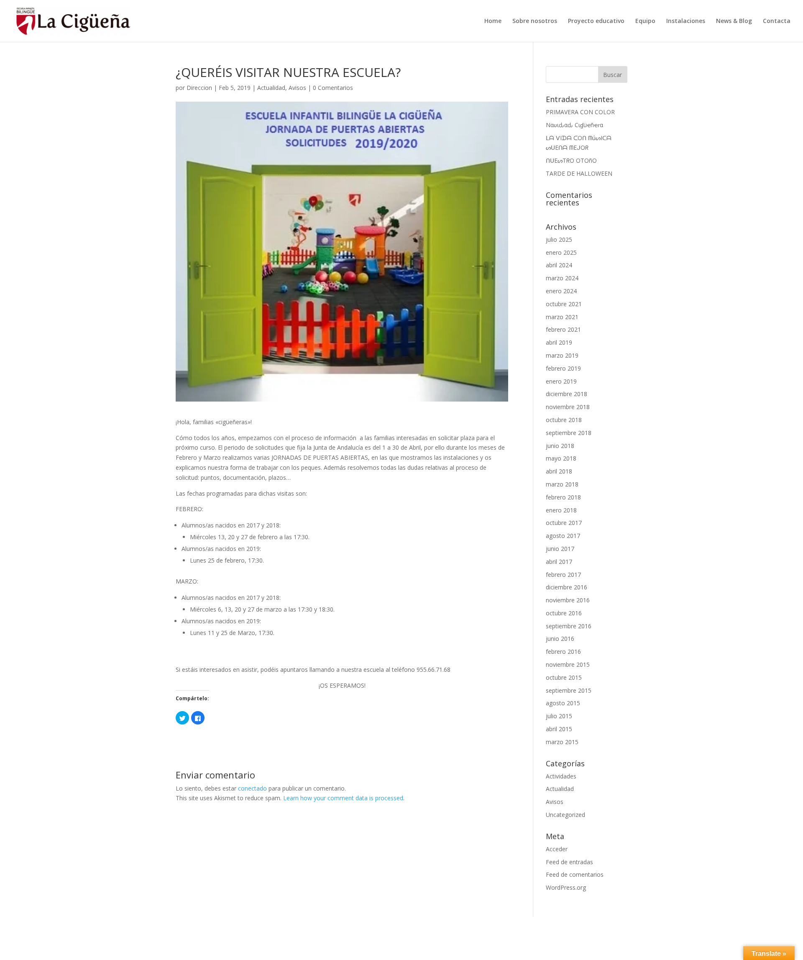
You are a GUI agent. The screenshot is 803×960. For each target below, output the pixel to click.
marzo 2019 (562, 355)
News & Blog (734, 21)
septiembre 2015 (568, 690)
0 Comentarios (333, 88)
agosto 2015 (563, 703)
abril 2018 (559, 471)
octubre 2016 (564, 613)
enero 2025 (561, 252)
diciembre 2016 (566, 587)
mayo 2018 (561, 458)
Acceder (557, 849)
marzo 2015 (562, 742)
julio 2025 (559, 239)
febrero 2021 (563, 329)
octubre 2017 (564, 523)
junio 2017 (560, 549)
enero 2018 (561, 510)
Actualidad (271, 88)
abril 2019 (559, 342)
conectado (252, 788)
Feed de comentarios (575, 874)
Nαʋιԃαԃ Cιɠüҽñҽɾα (574, 125)
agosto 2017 (563, 536)
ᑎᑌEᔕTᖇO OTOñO (571, 160)
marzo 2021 (562, 317)
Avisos (297, 88)
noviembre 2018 (568, 407)
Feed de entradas (569, 862)
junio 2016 (560, 639)
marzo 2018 (562, 484)
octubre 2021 (564, 304)
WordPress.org (566, 887)
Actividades (561, 776)
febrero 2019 (563, 368)
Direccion (199, 88)
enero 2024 (561, 291)
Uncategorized (565, 815)
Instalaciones (685, 21)
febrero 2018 (563, 497)
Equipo (645, 21)
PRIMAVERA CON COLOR (580, 112)
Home (492, 21)
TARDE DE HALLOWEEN (579, 173)
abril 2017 (559, 562)
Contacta (776, 21)
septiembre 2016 (568, 626)
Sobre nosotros (534, 21)
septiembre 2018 (568, 433)
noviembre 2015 (568, 664)
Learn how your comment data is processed (343, 798)
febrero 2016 (563, 651)
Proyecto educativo (596, 21)
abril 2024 (559, 265)
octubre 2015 (564, 677)
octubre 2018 (564, 420)
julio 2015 (559, 716)
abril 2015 (559, 729)
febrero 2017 (563, 575)
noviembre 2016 (568, 600)
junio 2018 (560, 446)
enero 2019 (561, 381)
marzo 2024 (562, 278)
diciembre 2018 (566, 394)
